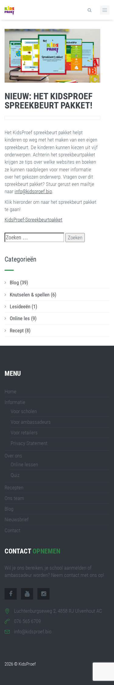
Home (10, 392)
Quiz (15, 475)
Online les (23, 318)
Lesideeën (23, 306)
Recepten (14, 488)
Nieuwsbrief (17, 519)
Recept (20, 330)
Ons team (14, 498)
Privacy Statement (29, 443)
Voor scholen (24, 411)
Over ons (13, 456)
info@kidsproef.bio (33, 191)
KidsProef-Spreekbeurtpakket (33, 220)
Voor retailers (24, 433)
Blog (19, 282)
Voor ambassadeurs (31, 422)
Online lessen (24, 464)
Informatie (15, 402)
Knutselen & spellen (33, 295)
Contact (12, 530)
